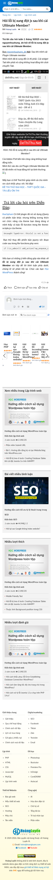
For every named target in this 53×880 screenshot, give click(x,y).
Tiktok (33, 728)
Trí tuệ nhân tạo (37, 815)
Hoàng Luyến (11, 29)
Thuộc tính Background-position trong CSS (24, 609)
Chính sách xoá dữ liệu (14, 742)
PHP (7, 758)
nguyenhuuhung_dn (16, 52)
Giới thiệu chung (9, 712)
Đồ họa (31, 751)
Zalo (32, 733)
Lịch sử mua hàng (12, 733)
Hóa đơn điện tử (38, 801)
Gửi (42, 306)
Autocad (34, 781)
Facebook (35, 723)
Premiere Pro (36, 767)
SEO (32, 719)
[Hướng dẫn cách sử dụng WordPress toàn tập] (27, 409)
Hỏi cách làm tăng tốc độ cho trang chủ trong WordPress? (24, 686)
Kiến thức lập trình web (14, 436)
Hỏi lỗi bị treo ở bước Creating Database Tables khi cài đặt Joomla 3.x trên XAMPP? (25, 459)
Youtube (34, 738)
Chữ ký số (35, 806)
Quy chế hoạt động (13, 723)
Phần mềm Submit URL (16, 445)
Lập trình (6, 751)
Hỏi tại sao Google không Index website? (17, 352)
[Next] (47, 355)
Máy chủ (9, 815)
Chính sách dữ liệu (13, 728)
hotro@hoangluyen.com (30, 844)
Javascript (9, 772)
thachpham (7, 214)
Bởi (3, 29)
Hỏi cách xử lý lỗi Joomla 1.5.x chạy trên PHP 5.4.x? (24, 694)
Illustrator (35, 762)
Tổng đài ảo (35, 811)
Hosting (8, 811)
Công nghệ (32, 790)
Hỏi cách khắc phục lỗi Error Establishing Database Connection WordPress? (22, 678)
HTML (7, 762)
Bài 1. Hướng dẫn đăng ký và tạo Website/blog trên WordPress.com (25, 451)
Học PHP (6, 345)
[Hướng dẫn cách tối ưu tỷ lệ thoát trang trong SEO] (27, 490)
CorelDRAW (36, 776)
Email (33, 742)
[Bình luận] (29, 29)
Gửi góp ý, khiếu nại (13, 738)
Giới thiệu (9, 719)
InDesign (34, 772)
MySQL (8, 776)
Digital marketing (35, 712)
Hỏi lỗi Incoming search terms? (36, 349)
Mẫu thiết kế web (12, 801)
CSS (7, 767)
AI (31, 797)
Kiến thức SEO (11, 519)
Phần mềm (35, 820)
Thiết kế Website (9, 790)
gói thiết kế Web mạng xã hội (36, 867)
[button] (12, 9)
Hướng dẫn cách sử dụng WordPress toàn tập (26, 431)
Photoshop (35, 758)
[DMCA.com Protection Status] (26, 855)
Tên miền (9, 820)
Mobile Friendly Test (14, 596)
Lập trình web (11, 781)
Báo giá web (10, 797)
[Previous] (4, 355)
